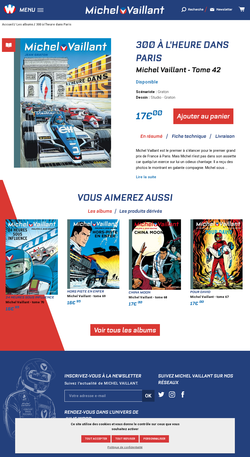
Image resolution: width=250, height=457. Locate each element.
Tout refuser (125, 438)
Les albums (24, 24)
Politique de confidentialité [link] (125, 447)
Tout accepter (96, 438)
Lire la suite (146, 177)
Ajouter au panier (203, 116)
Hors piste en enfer (85, 291)
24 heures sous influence (30, 297)
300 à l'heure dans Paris (53, 24)
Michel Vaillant (125, 10)
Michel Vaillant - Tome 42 (178, 69)
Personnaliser (154, 438)
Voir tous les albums (125, 330)
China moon (139, 292)
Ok (148, 396)
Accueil (8, 24)
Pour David (200, 292)
